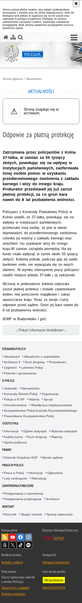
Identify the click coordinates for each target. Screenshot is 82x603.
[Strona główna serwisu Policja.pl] (5, 37)
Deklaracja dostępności (56, 562)
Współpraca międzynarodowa (51, 405)
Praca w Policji (12, 465)
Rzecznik (10, 514)
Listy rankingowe (15, 478)
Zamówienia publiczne (18, 485)
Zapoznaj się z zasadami (15, 587)
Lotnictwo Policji (32, 367)
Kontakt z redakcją (12, 562)
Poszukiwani (57, 362)
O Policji (8, 380)
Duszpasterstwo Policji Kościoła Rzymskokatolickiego (40, 410)
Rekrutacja (38, 478)
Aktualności (34, 79)
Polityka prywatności (13, 594)
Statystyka (10, 423)
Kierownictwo (30, 388)
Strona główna (13, 79)
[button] (74, 37)
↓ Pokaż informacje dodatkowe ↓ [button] (41, 330)
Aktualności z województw (42, 356)
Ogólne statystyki (35, 431)
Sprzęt (48, 399)
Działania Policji (14, 348)
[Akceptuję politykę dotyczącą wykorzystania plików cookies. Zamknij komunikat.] (76, 3)
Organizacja (50, 394)
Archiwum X (12, 362)
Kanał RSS (4, 537)
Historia (34, 399)
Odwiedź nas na (12, 537)
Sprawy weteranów (59, 514)
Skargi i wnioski (31, 514)
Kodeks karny (13, 437)
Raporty (56, 437)
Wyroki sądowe (52, 457)
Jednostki (10, 388)
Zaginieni (10, 367)
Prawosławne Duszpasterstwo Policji (29, 416)
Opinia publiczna (15, 442)
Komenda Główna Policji (20, 394)
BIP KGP (59, 538)
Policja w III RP (14, 399)
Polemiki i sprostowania (20, 373)
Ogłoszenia (55, 473)
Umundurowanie (15, 405)
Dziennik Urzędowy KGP (21, 457)
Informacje (11, 431)
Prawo (6, 449)
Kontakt (8, 506)
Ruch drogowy (35, 362)
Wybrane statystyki (64, 431)
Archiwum (52, 499)
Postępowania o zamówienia (23, 493)
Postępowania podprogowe (23, 499)
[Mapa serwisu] (13, 37)
